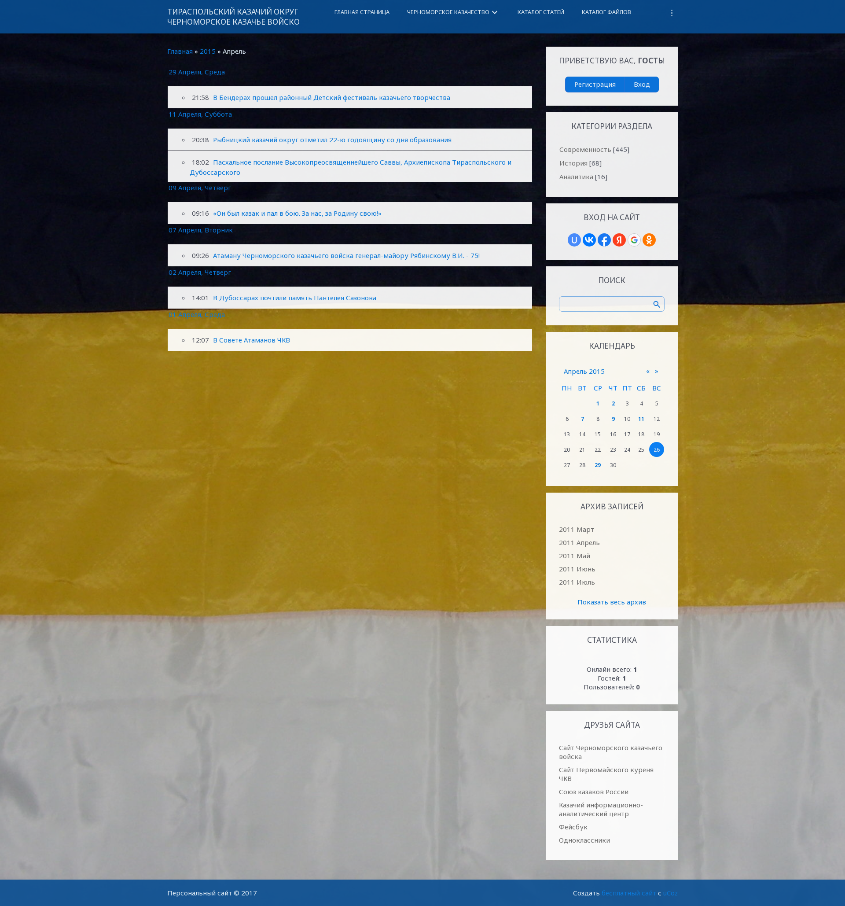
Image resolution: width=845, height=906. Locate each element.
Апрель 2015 (584, 371)
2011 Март (576, 529)
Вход (642, 84)
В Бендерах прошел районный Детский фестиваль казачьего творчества (331, 97)
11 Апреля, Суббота (200, 114)
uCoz (670, 892)
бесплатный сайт (629, 892)
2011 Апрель (579, 542)
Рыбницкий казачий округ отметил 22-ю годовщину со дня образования (332, 139)
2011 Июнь (577, 568)
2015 (208, 51)
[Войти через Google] (634, 240)
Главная (180, 51)
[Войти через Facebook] (604, 240)
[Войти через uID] (574, 240)
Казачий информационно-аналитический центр (601, 809)
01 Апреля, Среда (197, 314)
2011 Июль (577, 582)
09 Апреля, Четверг (200, 187)
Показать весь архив (611, 601)
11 (641, 419)
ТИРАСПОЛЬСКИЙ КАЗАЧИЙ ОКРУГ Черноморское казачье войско (233, 17)
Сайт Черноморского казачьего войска (610, 752)
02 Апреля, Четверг (200, 272)
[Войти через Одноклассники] (649, 240)
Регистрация (595, 84)
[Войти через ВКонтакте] (589, 240)
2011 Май (574, 555)
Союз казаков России (593, 791)
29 (598, 465)
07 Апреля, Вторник (201, 229)
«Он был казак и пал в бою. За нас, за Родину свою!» (297, 213)
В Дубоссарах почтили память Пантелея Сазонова (294, 297)
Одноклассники (584, 840)
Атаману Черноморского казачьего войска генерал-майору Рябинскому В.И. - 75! (346, 255)
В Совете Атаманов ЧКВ (251, 339)
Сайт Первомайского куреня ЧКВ (606, 774)
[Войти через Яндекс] (619, 240)
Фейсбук (573, 826)
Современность (585, 149)
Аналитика (576, 176)
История (573, 162)
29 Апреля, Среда (197, 71)
